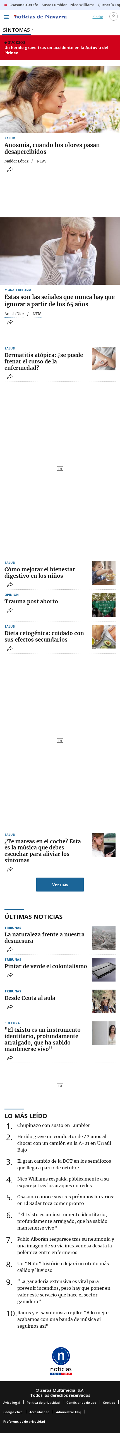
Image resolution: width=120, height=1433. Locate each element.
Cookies (109, 1402)
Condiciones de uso (81, 1402)
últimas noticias (33, 916)
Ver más (60, 884)
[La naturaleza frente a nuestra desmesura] (104, 938)
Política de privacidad (43, 1402)
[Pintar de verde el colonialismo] (104, 970)
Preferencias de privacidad (24, 1421)
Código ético (13, 1412)
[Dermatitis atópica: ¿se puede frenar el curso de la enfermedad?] (104, 358)
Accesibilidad (39, 1412)
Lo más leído (25, 1115)
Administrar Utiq (68, 1412)
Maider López (16, 161)
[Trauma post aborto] (104, 605)
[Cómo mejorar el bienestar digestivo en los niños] (104, 573)
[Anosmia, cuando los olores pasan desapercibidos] (60, 99)
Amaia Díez (14, 314)
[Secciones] (6, 17)
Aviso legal (11, 1402)
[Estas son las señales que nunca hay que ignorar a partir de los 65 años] (60, 251)
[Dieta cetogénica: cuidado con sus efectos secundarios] (104, 637)
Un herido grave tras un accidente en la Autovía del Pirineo (56, 50)
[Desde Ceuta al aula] (104, 1001)
